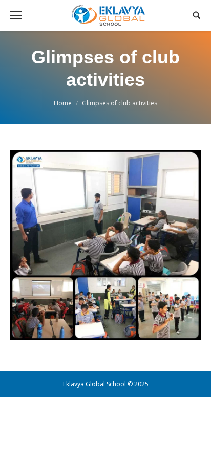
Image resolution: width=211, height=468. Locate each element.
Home (63, 103)
